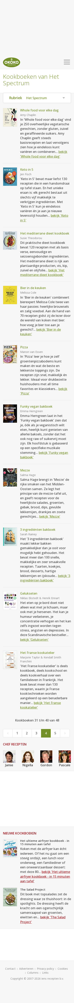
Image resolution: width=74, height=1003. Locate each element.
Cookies (63, 968)
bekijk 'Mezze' (49, 516)
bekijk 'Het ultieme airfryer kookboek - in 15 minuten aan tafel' (45, 876)
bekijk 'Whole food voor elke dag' (43, 153)
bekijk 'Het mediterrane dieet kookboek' (42, 272)
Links (45, 972)
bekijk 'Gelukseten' (34, 639)
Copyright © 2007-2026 (25, 978)
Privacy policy (45, 968)
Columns (32, 972)
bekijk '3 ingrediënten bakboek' (45, 578)
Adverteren (26, 968)
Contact (10, 968)
